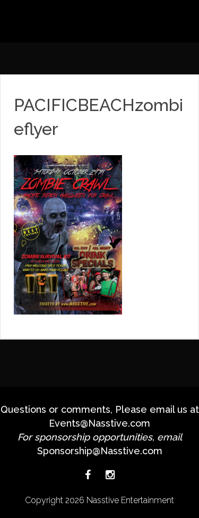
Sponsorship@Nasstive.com (99, 450)
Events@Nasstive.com (99, 423)
